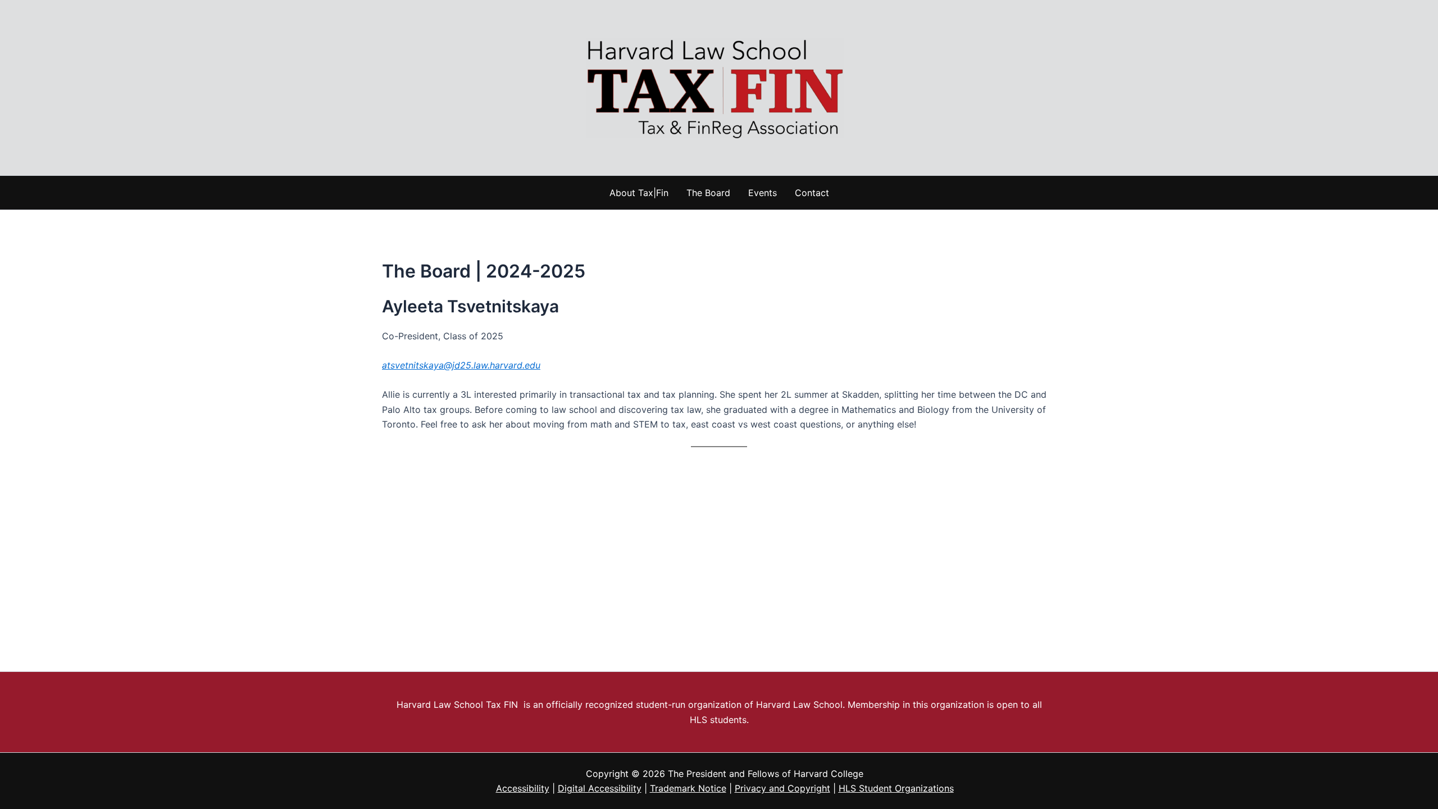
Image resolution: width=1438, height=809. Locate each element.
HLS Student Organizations (896, 788)
